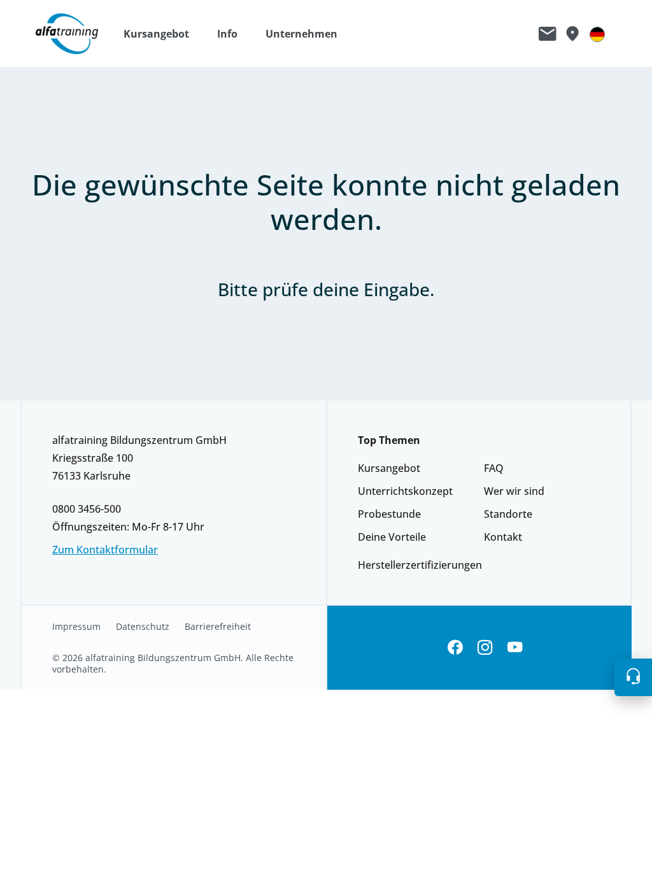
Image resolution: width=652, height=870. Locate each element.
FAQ (494, 468)
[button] (163, 34)
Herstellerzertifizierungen (420, 565)
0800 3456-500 (86, 509)
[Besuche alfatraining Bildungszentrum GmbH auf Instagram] (485, 647)
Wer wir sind (514, 491)
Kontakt (503, 537)
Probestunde (389, 514)
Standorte (508, 514)
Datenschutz (142, 626)
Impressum (76, 626)
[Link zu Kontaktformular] (547, 33)
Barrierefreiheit (218, 626)
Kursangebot (389, 468)
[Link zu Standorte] (572, 33)
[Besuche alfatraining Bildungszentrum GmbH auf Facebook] (455, 647)
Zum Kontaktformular (105, 550)
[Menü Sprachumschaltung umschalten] (597, 33)
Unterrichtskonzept (405, 491)
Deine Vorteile (392, 537)
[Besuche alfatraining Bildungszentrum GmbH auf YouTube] (514, 647)
